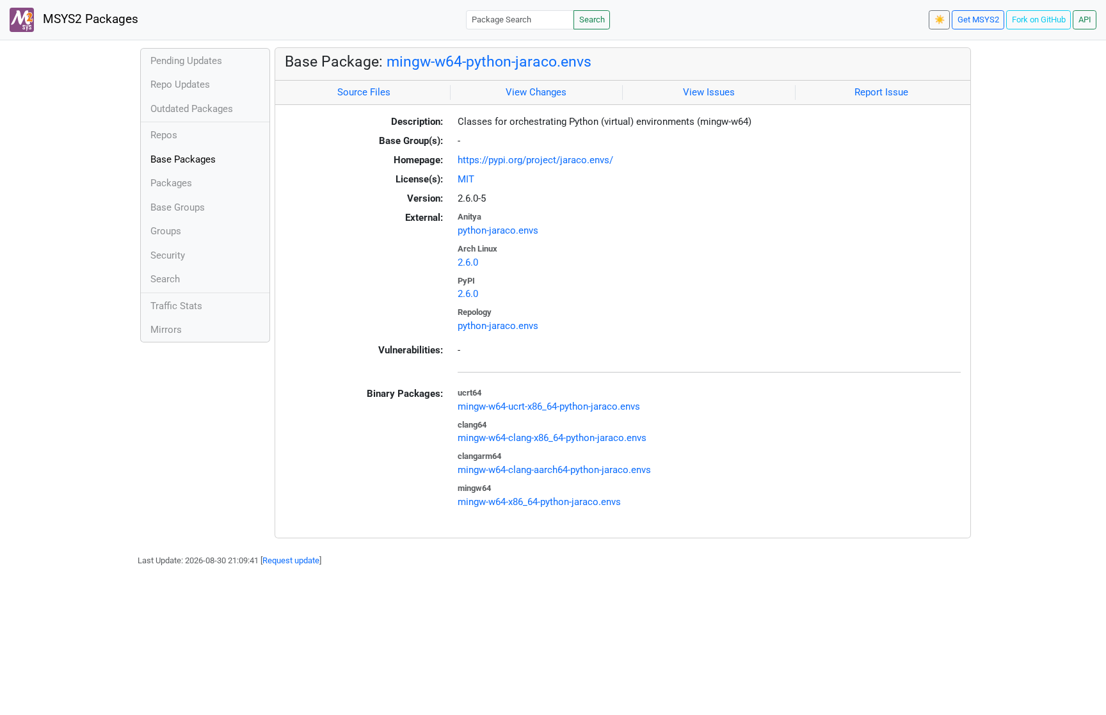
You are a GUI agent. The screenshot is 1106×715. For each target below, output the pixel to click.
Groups (165, 231)
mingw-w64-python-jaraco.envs (489, 61)
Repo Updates (180, 84)
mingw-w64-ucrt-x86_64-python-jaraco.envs (549, 406)
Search (592, 19)
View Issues (709, 92)
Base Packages (183, 159)
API (1084, 19)
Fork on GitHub (1039, 19)
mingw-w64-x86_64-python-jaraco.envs (539, 502)
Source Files (363, 92)
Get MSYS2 (978, 19)
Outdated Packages (191, 109)
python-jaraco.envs (498, 230)
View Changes (536, 92)
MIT (466, 179)
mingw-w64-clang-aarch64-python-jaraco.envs (554, 470)
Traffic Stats (176, 306)
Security (167, 255)
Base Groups (177, 207)
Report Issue (881, 92)
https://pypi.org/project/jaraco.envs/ (535, 160)
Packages (171, 183)
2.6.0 (468, 262)
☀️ (939, 19)
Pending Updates (186, 61)
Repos (163, 135)
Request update (290, 560)
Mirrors (166, 329)
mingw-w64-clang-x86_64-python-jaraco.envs (552, 438)
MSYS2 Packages (89, 19)
